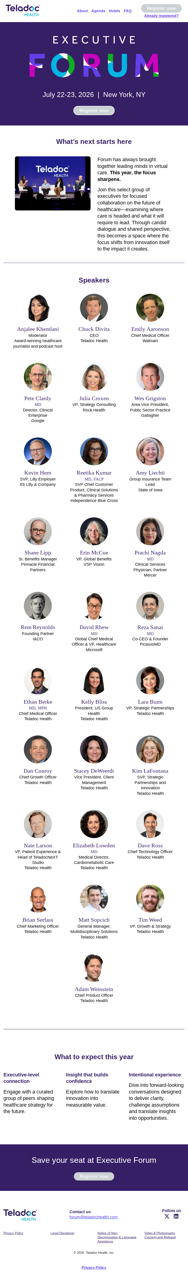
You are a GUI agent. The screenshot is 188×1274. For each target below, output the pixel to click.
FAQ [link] (127, 11)
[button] (167, 1218)
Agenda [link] (98, 11)
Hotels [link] (114, 11)
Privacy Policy (94, 1268)
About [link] (82, 11)
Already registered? (161, 16)
